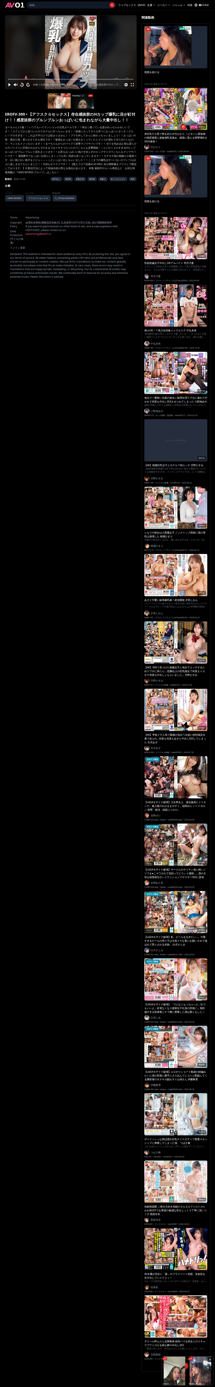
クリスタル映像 (161, 483)
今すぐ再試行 (82, 18)
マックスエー (160, 1224)
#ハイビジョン (118, 178)
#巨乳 (68, 178)
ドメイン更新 (17, 247)
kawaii (163, 820)
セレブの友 (160, 151)
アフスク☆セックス (38, 198)
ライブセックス (127, 5)
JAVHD (141, 5)
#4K (133, 178)
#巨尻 (92, 178)
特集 (189, 5)
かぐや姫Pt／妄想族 (164, 415)
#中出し (56, 178)
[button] (9, 85)
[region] (71, 52)
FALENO (157, 1157)
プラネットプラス (162, 280)
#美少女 (80, 178)
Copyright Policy (16, 224)
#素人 (103, 178)
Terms (13, 217)
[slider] (70, 79)
